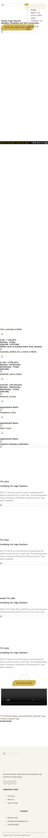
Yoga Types (36, 15)
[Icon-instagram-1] (10, 782)
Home (33, 10)
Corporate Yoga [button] (13, 719)
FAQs (33, 18)
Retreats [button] (7, 716)
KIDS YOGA (5, 428)
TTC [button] (2, 716)
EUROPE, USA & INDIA (11, 374)
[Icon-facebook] (5, 782)
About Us (35, 13)
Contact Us (37, 21)
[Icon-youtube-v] (14, 782)
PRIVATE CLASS (8, 397)
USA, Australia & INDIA (11, 329)
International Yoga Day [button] (32, 716)
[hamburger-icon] (26, 4)
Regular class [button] (17, 716)
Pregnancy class (8, 412)
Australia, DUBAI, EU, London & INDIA (18, 352)
